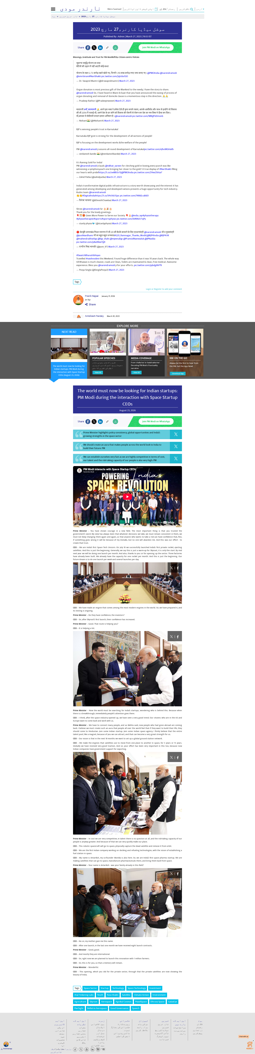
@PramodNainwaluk (133, 239)
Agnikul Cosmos (123, 1002)
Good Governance (119, 1008)
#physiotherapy (150, 215)
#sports (98, 219)
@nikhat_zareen (113, 166)
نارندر (80, 8)
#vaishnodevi (92, 259)
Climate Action (141, 995)
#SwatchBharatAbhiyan (88, 255)
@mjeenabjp (116, 239)
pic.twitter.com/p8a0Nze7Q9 (90, 242)
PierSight (79, 1008)
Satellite (126, 995)
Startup (105, 988)
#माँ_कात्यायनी (90, 109)
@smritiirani (82, 76)
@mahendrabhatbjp (86, 239)
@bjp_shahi (103, 239)
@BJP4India (153, 235)
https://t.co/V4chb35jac (107, 196)
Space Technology (137, 988)
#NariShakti (95, 76)
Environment (159, 995)
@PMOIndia (153, 73)
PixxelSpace (141, 1002)
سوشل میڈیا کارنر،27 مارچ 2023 (128, 29)
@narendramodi (168, 73)
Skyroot (93, 1002)
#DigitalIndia (88, 196)
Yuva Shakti (112, 995)
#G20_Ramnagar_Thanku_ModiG (130, 235)
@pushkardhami (84, 235)
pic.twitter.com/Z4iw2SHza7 (148, 172)
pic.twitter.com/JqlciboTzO (114, 76)
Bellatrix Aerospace (97, 1008)
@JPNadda (149, 239)
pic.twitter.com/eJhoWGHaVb (159, 149)
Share (92, 304)
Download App (178, 373)
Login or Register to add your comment (164, 289)
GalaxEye (172, 1002)
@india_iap (137, 215)
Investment (155, 988)
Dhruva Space (157, 1002)
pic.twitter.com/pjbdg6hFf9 (148, 265)
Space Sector (90, 988)
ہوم (54, 16)
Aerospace (106, 1002)
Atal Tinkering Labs (84, 995)
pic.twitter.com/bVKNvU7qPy (131, 219)
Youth (100, 995)
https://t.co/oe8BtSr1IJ (110, 172)
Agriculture (80, 1002)
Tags (77, 282)
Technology (118, 988)
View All (98, 372)
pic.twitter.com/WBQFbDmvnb (147, 116)
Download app (7, 1049)
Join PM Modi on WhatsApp (156, 47)
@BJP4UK (164, 235)
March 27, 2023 (127, 81)
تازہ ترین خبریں (68, 16)
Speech (135, 1008)
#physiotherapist (85, 219)
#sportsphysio (109, 219)
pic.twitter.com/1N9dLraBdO (134, 196)
